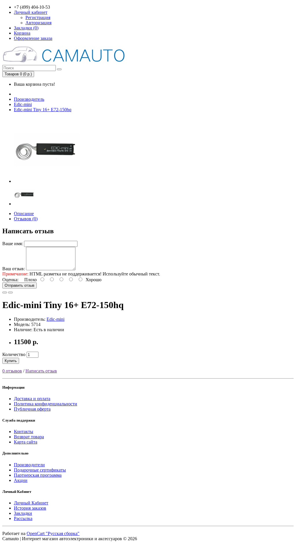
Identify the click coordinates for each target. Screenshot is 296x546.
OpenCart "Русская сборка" (53, 533)
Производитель (29, 99)
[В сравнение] (10, 292)
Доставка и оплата (32, 398)
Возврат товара (29, 436)
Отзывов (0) (26, 218)
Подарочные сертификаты (40, 469)
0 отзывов (12, 370)
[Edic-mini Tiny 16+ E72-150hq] (47, 181)
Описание (24, 213)
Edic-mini (23, 104)
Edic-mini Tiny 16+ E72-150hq (42, 109)
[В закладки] (4, 292)
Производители (29, 464)
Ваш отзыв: (13, 268)
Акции (20, 480)
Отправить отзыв (19, 285)
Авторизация (38, 22)
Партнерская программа (38, 475)
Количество (13, 354)
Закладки (23, 513)
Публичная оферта (32, 409)
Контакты (23, 431)
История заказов (30, 508)
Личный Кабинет (31, 502)
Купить (11, 361)
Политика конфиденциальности (45, 403)
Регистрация (37, 17)
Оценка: (10, 279)
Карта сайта (25, 441)
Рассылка (23, 518)
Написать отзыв (41, 370)
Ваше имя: (12, 243)
